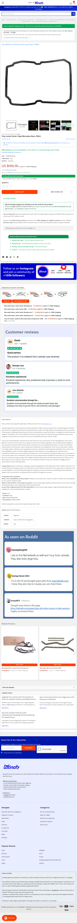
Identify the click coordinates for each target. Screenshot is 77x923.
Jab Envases (6, 857)
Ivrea (3, 860)
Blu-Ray (4, 853)
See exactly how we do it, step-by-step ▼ (16, 37)
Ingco (3, 863)
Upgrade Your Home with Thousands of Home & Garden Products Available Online (19, 698)
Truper (41, 857)
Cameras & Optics (46, 821)
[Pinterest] (17, 257)
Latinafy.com (47, 424)
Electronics (44, 825)
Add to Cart (19, 664)
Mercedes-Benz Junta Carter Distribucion (15, 668)
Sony (40, 853)
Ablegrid (42, 850)
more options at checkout (21, 172)
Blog (3, 834)
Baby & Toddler (45, 815)
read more (5, 708)
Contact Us (5, 828)
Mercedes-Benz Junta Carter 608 (50, 668)
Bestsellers (5, 818)
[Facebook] (3, 257)
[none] (38, 82)
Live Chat (5, 831)
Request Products (7, 815)
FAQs (3, 821)
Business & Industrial (47, 818)
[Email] (6, 257)
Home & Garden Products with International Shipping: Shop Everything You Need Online (18, 715)
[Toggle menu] (3, 3)
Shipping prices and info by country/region (19, 228)
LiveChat (6, 795)
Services (4, 825)
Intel (3, 850)
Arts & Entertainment (47, 812)
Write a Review (70, 139)
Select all (7, 301)
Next (73, 125)
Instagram (55, 890)
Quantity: (5, 183)
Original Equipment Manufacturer (50, 860)
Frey (18, 134)
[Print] (10, 257)
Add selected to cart (20, 301)
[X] (14, 257)
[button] (57, 192)
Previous (4, 125)
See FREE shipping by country (12, 152)
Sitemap (4, 837)
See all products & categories (11, 812)
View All (41, 863)
